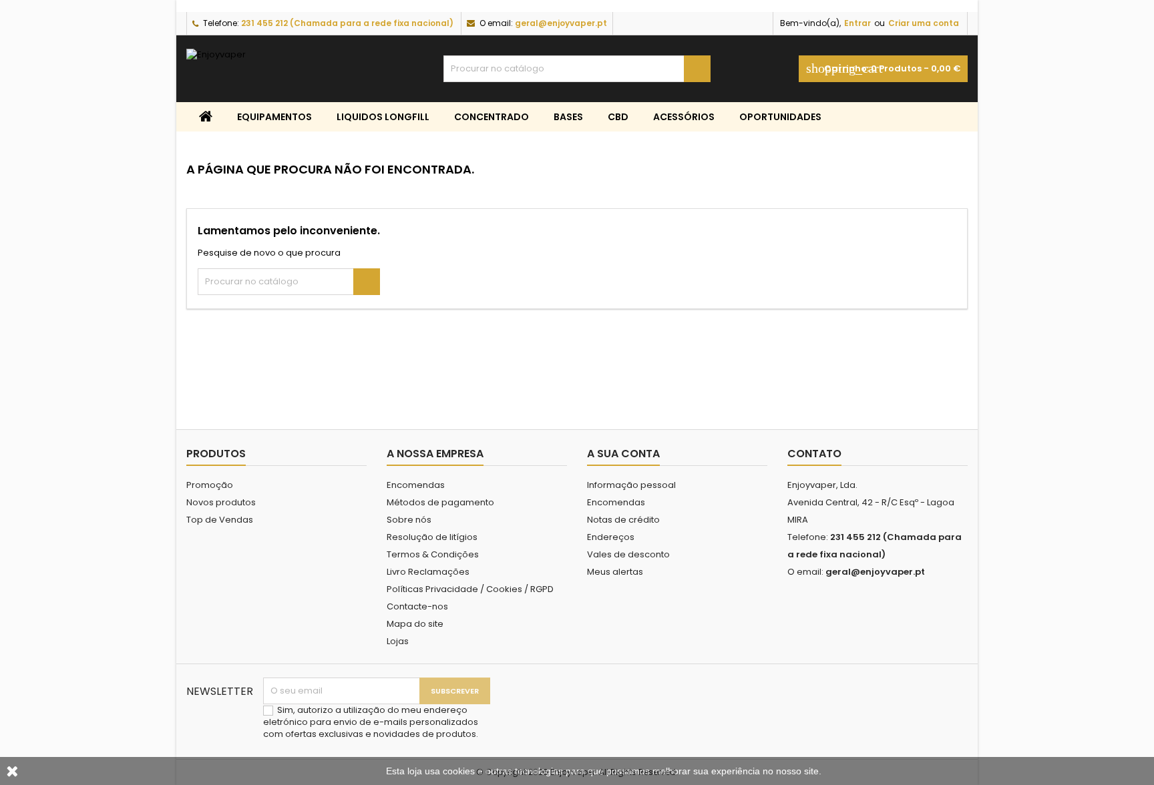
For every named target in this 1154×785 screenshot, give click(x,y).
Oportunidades (780, 116)
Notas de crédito (623, 519)
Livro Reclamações (428, 571)
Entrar (857, 23)
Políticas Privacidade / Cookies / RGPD (470, 589)
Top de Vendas (219, 519)
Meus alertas (615, 571)
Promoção (209, 485)
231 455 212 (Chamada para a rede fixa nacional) (347, 23)
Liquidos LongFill (383, 116)
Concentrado (491, 116)
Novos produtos (221, 502)
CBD (618, 116)
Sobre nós (409, 519)
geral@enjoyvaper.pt (561, 23)
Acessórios (684, 116)
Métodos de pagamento (440, 502)
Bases (568, 116)
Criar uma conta (923, 23)
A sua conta (623, 453)
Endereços (610, 537)
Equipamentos (274, 116)
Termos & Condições (433, 554)
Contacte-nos (417, 606)
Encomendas (416, 485)
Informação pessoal (631, 485)
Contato (814, 453)
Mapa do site (415, 623)
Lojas (398, 641)
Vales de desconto (628, 554)
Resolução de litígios (432, 537)
